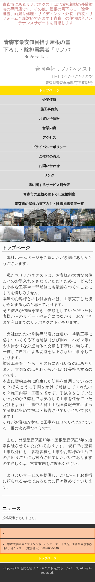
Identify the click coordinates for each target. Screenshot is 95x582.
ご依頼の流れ (49, 156)
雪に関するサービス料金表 (49, 185)
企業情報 (49, 99)
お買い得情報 (49, 118)
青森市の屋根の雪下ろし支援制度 (49, 194)
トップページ (49, 90)
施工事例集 (49, 109)
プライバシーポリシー (49, 147)
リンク (49, 175)
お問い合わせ (49, 166)
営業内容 (49, 128)
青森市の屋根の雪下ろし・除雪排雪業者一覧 (49, 204)
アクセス (49, 137)
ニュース (11, 508)
